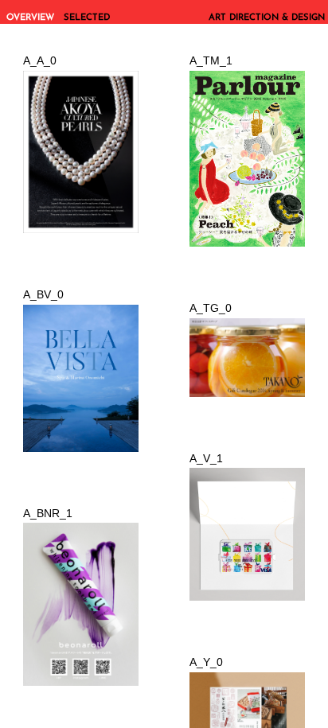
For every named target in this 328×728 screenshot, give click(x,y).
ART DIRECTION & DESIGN (267, 18)
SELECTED (87, 18)
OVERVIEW (30, 18)
